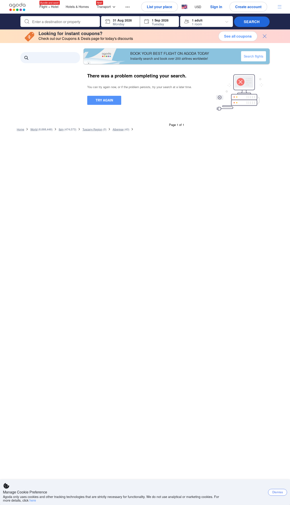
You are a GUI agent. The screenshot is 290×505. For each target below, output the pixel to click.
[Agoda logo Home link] (17, 7)
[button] (107, 7)
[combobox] (63, 21)
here (32, 500)
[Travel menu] (125, 7)
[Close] (265, 36)
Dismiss (277, 492)
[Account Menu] (280, 7)
